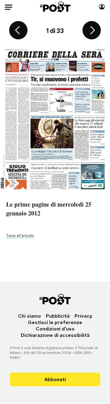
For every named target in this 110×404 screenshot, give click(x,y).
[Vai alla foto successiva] (91, 31)
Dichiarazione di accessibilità (55, 335)
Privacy (83, 316)
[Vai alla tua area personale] (102, 7)
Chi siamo (29, 316)
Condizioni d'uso (55, 329)
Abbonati (55, 379)
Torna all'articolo (20, 235)
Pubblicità (58, 316)
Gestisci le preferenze (55, 322)
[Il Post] (55, 7)
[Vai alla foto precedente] (18, 31)
